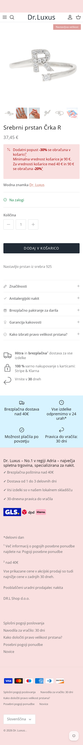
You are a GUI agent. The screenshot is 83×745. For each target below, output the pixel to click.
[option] (41, 63)
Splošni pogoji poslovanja (23, 623)
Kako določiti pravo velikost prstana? (32, 637)
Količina (9, 215)
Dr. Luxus (36, 185)
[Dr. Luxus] (41, 17)
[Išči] (14, 17)
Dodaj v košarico (41, 248)
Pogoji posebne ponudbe (42, 551)
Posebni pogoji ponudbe (23, 644)
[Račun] (69, 17)
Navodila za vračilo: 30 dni (24, 630)
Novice (8, 651)
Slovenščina (16, 719)
